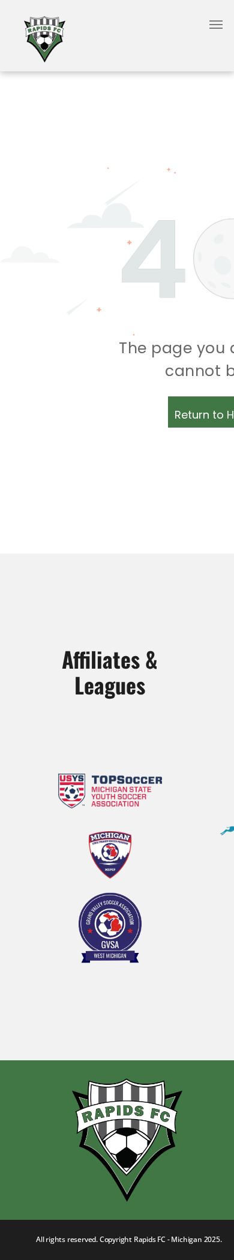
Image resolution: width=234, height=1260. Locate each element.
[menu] (216, 25)
